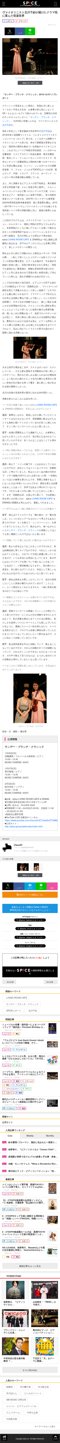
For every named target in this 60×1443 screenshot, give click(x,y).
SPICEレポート (13, 1010)
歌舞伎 (9, 1386)
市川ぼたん (11, 1393)
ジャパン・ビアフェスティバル (21, 1406)
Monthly (50, 1135)
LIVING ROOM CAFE (18, 239)
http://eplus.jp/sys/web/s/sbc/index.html (24, 826)
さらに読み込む (30, 1369)
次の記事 (50, 982)
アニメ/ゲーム (13, 1412)
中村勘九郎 (11, 1418)
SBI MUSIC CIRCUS (16, 1399)
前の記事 (10, 982)
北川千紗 (6, 124)
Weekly (30, 1135)
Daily (10, 1135)
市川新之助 (43, 1386)
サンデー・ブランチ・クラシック (23, 530)
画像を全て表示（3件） (31, 83)
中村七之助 (32, 1412)
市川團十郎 (25, 1386)
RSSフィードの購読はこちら (31, 894)
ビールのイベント (33, 1393)
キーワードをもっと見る (45, 1426)
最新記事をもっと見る (30, 1265)
